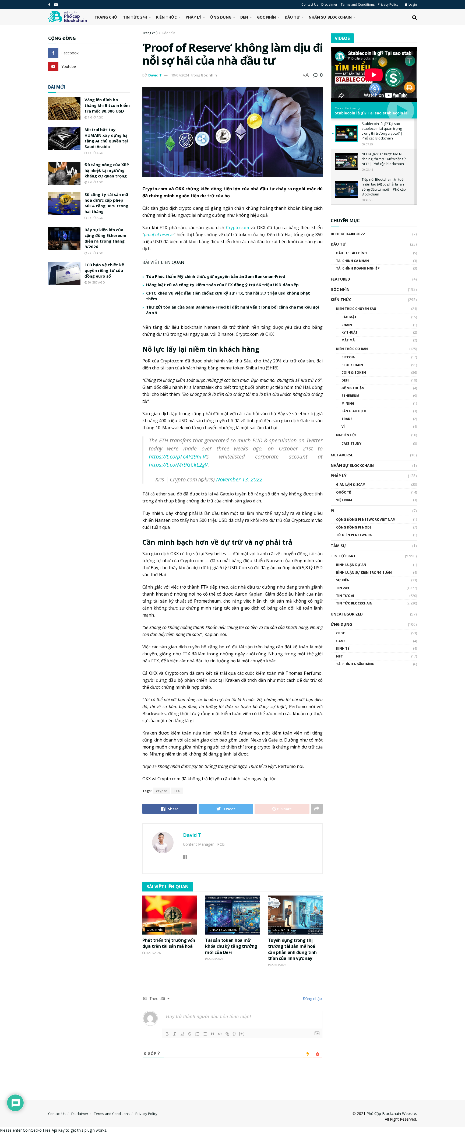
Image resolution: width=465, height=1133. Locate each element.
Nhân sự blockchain (330, 17)
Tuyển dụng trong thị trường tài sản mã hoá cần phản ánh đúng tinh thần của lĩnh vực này (292, 949)
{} (234, 1033)
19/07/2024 (180, 75)
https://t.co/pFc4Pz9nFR (177, 456)
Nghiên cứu (347, 435)
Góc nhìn (266, 17)
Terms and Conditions (358, 4)
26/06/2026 (153, 953)
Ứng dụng (220, 17)
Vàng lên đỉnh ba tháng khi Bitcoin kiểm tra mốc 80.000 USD (107, 105)
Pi (332, 510)
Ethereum (350, 395)
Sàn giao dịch (353, 411)
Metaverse (342, 454)
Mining (347, 403)
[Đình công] (189, 1034)
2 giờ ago (95, 182)
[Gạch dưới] (182, 1034)
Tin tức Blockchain (354, 603)
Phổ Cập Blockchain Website (391, 1113)
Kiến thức (166, 17)
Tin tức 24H (135, 17)
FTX (177, 791)
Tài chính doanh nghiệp (358, 268)
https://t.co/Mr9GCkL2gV (178, 464)
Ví (343, 426)
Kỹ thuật (349, 332)
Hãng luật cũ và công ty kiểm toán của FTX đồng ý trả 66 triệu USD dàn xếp (222, 284)
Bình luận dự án (351, 564)
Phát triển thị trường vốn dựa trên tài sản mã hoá (168, 943)
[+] (242, 1033)
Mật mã (348, 340)
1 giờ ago (95, 117)
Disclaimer (329, 4)
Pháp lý (193, 17)
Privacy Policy (388, 4)
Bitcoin (348, 357)
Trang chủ (105, 17)
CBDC (340, 633)
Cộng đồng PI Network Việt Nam (366, 519)
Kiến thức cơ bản (352, 349)
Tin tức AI (345, 595)
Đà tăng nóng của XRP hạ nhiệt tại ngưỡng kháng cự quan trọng (106, 170)
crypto (162, 791)
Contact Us (309, 4)
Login (412, 4)
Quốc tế (343, 492)
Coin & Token (353, 372)
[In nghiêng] (174, 1034)
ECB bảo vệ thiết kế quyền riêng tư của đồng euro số (104, 270)
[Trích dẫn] (212, 1034)
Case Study (351, 443)
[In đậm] (167, 1034)
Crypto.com (237, 227)
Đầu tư (292, 17)
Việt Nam (344, 500)
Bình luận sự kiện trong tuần (364, 572)
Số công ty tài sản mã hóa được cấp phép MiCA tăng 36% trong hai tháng (106, 203)
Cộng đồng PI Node (354, 527)
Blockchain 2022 (348, 233)
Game (341, 641)
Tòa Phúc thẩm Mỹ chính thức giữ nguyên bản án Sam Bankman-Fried (215, 276)
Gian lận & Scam (350, 484)
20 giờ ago (96, 282)
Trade (346, 419)
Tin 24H (342, 588)
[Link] (227, 1034)
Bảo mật (349, 317)
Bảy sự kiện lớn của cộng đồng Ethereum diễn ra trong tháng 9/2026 (105, 238)
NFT (339, 656)
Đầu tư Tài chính (351, 253)
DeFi (244, 17)
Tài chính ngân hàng (355, 664)
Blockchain (352, 365)
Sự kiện (343, 580)
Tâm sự (338, 545)
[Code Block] (220, 1034)
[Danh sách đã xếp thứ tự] (197, 1034)
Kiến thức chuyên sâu (356, 308)
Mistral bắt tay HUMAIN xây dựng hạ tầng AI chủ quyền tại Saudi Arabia (106, 138)
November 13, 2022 (239, 479)
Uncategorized (223, 930)
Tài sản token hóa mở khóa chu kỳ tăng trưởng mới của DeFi (231, 946)
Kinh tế (342, 648)
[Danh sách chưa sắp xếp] (205, 1034)
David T (155, 75)
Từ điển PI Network (354, 535)
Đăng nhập (312, 998)
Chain (346, 325)
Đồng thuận (352, 388)
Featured (340, 279)
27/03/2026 (215, 959)
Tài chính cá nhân (352, 260)
